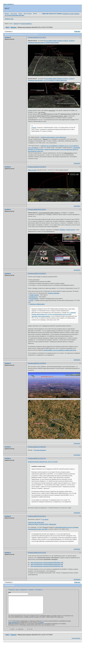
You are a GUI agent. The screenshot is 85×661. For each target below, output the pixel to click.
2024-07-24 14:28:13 (40, 363)
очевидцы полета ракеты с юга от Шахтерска (53, 137)
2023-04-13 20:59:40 (40, 166)
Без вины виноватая (40, 450)
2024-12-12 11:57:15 (40, 458)
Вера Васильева (33, 298)
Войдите (16, 23)
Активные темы (9, 18)
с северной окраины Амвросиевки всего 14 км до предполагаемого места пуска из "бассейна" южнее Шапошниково (53, 314)
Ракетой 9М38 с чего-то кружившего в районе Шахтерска (60, 350)
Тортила (33, 127)
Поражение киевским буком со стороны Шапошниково (43, 42)
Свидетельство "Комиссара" (36, 522)
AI (52, 555)
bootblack (8, 37)
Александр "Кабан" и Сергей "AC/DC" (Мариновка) (42, 524)
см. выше (45, 519)
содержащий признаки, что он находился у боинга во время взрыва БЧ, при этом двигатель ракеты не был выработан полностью (54, 149)
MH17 (8, 27)
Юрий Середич (71, 229)
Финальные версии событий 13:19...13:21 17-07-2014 (43, 461)
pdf (62, 562)
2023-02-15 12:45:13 (40, 37)
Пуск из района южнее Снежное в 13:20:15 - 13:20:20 (59, 40)
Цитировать (77, 163)
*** (32, 126)
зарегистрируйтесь (26, 23)
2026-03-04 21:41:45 (40, 552)
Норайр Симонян (34, 295)
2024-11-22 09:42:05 (40, 446)
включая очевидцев (53, 293)
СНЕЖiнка (62, 229)
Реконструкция (32, 170)
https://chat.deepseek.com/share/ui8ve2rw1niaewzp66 (45, 564)
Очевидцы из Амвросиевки (36, 304)
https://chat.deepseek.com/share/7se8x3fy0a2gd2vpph (45, 566)
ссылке (41, 622)
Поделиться (31, 37)
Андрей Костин (33, 296)
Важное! (13, 27)
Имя (9, 592)
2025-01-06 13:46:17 (40, 516)
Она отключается (13, 622)
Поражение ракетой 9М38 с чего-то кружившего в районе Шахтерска (47, 80)
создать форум (76, 638)
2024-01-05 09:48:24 (40, 273)
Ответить (77, 31)
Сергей (31, 300)
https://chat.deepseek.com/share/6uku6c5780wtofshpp (45, 562)
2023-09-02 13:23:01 (40, 209)
